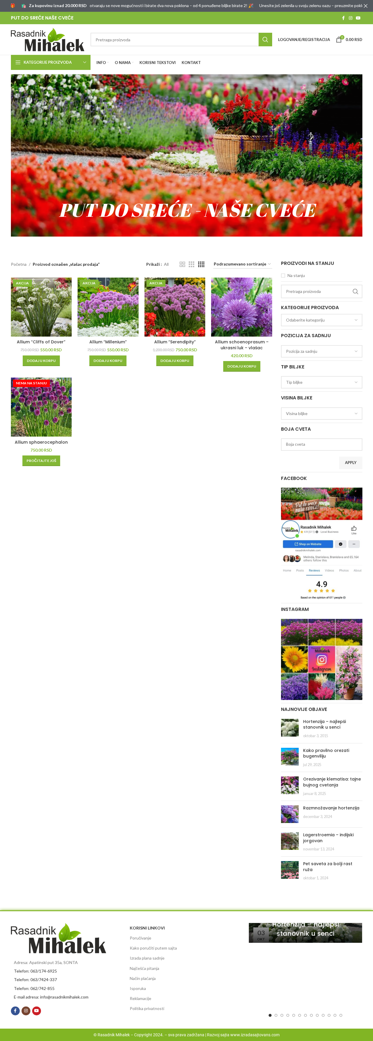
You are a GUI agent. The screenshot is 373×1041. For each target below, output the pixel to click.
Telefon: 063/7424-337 (35, 979)
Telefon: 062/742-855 (34, 988)
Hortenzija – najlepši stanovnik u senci (324, 724)
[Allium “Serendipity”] (175, 307)
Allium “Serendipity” (175, 342)
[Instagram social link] (350, 18)
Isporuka (138, 988)
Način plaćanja (143, 978)
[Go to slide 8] (311, 1015)
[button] (41, 360)
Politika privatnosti (147, 1008)
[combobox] (321, 320)
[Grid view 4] (201, 264)
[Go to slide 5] (293, 1015)
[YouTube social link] (358, 18)
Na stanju (296, 275)
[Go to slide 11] (329, 1015)
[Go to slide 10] (323, 1015)
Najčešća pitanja (144, 968)
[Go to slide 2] (276, 1015)
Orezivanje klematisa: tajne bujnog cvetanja (332, 782)
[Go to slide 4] (287, 1015)
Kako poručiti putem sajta (153, 947)
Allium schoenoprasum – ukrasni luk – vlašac (242, 345)
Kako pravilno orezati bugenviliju (326, 753)
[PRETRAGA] (265, 39)
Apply (350, 462)
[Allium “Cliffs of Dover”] (41, 307)
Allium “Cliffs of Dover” (41, 342)
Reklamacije (140, 998)
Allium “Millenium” (108, 342)
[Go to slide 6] (299, 1015)
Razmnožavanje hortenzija (331, 808)
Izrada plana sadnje (147, 957)
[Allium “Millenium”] (108, 307)
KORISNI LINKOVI (147, 927)
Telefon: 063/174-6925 (35, 970)
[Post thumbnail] (290, 729)
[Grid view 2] (182, 264)
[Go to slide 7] (305, 1015)
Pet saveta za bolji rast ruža (327, 867)
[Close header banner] (365, 6)
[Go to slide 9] (317, 1015)
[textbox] (322, 320)
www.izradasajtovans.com (255, 1034)
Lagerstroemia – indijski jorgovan (328, 838)
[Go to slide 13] (340, 1015)
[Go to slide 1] (270, 1015)
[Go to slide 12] (334, 1015)
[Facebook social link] (343, 18)
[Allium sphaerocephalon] (41, 407)
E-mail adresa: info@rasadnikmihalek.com (51, 996)
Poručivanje (140, 937)
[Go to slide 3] (281, 1015)
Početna (19, 264)
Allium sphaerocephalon (41, 442)
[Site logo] (48, 39)
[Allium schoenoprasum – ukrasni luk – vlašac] (241, 307)
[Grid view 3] (191, 264)
